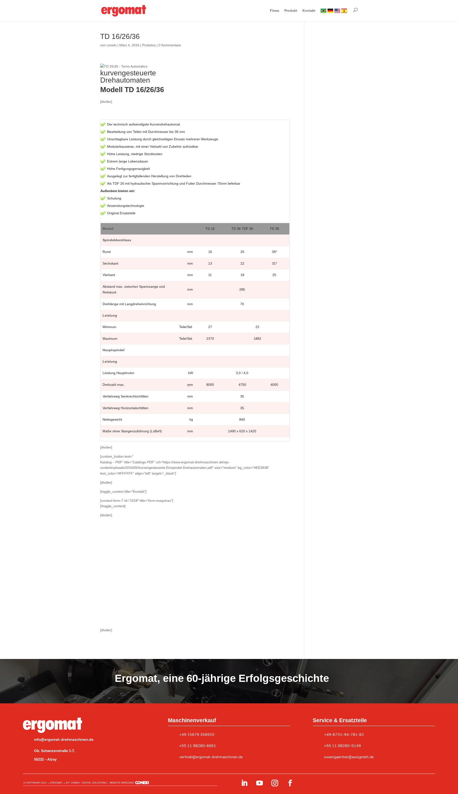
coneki (111, 45)
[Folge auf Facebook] (290, 783)
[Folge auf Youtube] (259, 783)
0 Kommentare (170, 45)
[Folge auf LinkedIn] (244, 783)
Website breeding (121, 782)
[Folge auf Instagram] (274, 783)
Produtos (149, 45)
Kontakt (308, 10)
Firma (274, 10)
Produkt (290, 10)
